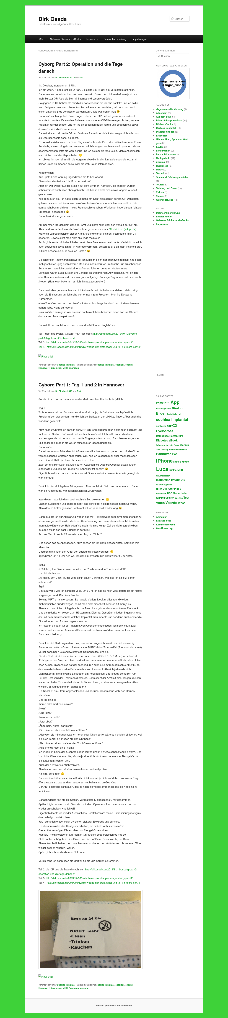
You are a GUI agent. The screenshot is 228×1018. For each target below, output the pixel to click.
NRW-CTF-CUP (164, 488)
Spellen (169, 497)
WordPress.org (164, 528)
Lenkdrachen (163, 150)
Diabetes (162, 440)
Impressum (92, 39)
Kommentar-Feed (165, 524)
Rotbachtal (161, 493)
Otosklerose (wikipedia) (122, 229)
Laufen (160, 146)
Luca (162, 469)
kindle (185, 461)
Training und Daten (166, 188)
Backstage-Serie (163, 408)
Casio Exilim (172, 414)
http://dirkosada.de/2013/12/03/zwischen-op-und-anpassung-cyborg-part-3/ (89, 878)
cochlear (119, 364)
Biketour (177, 408)
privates (160, 161)
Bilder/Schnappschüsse (169, 120)
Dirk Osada (52, 19)
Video (160, 502)
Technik (160, 173)
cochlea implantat (105, 364)
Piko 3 (178, 488)
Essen (177, 445)
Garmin (184, 445)
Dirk (81, 77)
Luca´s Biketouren (166, 154)
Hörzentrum (56, 367)
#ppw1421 (163, 403)
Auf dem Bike (163, 116)
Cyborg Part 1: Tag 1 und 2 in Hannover (81, 384)
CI (180, 413)
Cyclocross (164, 431)
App (175, 402)
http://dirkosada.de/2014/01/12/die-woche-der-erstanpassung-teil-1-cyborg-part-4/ (94, 347)
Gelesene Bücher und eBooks (65, 39)
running (160, 497)
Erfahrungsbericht (164, 445)
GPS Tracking (162, 449)
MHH (65, 367)
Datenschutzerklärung (115, 39)
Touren (160, 184)
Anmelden (161, 516)
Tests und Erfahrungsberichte (172, 177)
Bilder (161, 413)
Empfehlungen (139, 39)
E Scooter (161, 135)
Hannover (43, 367)
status (159, 169)
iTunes (177, 461)
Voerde (160, 196)
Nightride (168, 484)
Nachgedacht (163, 158)
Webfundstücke (164, 199)
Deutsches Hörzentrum (169, 436)
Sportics (179, 497)
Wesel (182, 503)
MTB (183, 480)
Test (186, 497)
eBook (173, 440)
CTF (169, 426)
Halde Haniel (181, 449)
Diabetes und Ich (165, 131)
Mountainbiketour (168, 480)
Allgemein (161, 113)
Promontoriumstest (79, 988)
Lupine (173, 470)
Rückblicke (162, 165)
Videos (160, 192)
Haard (172, 449)
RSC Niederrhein (176, 493)
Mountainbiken (163, 475)
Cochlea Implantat (66, 364)
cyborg (129, 364)
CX (174, 425)
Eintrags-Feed (163, 520)
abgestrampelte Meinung (169, 109)
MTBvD (159, 484)
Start (41, 39)
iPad (175, 454)
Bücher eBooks (164, 124)
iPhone (164, 460)
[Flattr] (45, 356)
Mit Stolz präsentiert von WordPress (114, 1005)
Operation (74, 367)
